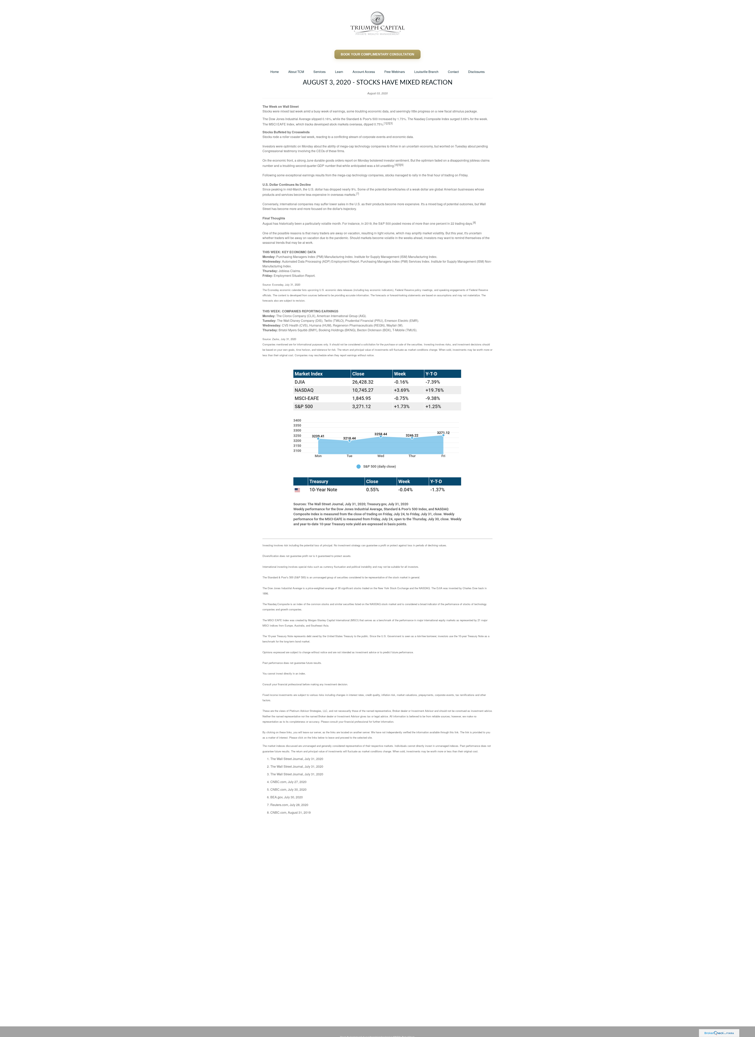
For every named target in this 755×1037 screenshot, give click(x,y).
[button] (275, 71)
